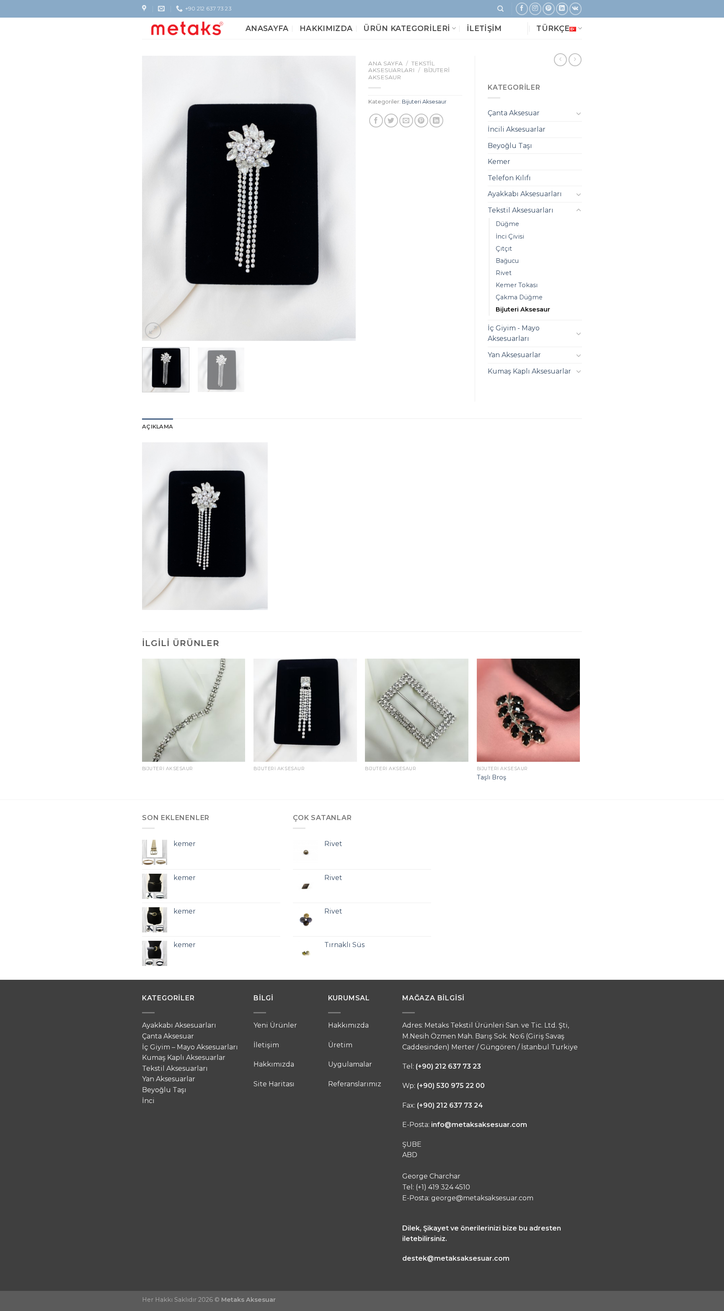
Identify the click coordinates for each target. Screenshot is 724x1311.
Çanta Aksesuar (514, 113)
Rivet (504, 273)
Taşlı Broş (491, 777)
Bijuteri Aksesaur (424, 102)
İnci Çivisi (510, 236)
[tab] (157, 426)
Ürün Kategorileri (406, 28)
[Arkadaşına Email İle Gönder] (406, 120)
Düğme (507, 224)
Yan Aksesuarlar (514, 355)
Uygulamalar (350, 1064)
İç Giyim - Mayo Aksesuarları (514, 333)
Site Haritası (274, 1084)
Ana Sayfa (385, 63)
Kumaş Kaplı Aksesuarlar (529, 371)
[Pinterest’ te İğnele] (421, 120)
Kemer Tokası (517, 285)
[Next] (341, 198)
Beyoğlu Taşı (510, 146)
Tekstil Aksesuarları (401, 66)
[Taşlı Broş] (528, 710)
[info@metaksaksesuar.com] (162, 9)
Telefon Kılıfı (509, 178)
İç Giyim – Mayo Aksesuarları (190, 1047)
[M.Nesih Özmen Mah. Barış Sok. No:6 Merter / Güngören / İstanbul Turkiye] (145, 9)
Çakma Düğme (519, 297)
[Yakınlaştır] (153, 330)
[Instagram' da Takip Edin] (535, 9)
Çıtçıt (504, 248)
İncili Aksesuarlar (517, 129)
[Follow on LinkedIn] (562, 9)
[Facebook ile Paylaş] (376, 120)
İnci (148, 1101)
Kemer (499, 162)
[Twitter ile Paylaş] (391, 120)
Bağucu (507, 261)
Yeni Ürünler (275, 1025)
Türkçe (552, 28)
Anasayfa (267, 28)
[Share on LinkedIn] (436, 120)
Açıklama (157, 426)
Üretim (340, 1045)
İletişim (484, 28)
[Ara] (500, 9)
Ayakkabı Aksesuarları (525, 194)
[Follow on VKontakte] (575, 9)
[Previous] (156, 198)
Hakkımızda (326, 28)
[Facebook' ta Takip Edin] (522, 9)
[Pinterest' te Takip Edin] (549, 9)
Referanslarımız (354, 1084)
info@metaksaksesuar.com (479, 1125)
